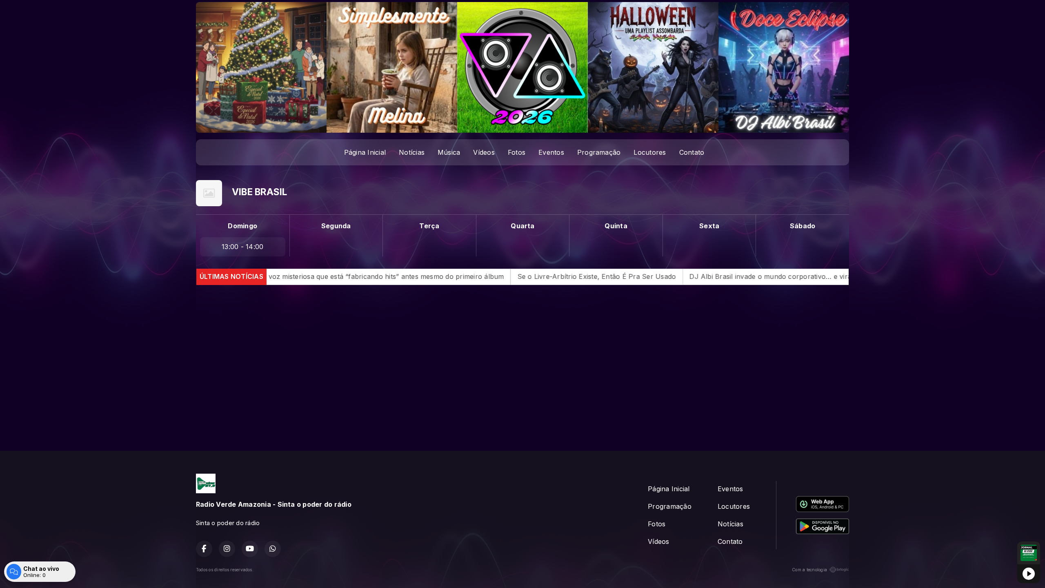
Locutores (650, 152)
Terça (429, 226)
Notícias (412, 152)
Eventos (551, 152)
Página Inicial (365, 152)
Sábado (802, 226)
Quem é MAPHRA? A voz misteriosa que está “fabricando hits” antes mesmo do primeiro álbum (274, 276)
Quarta (522, 226)
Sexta (709, 226)
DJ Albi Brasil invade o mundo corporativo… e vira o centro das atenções (730, 276)
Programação (599, 152)
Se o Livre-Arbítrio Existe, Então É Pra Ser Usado (519, 276)
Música (449, 152)
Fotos (516, 152)
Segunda (336, 226)
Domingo (242, 226)
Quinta (616, 226)
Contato (692, 152)
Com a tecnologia (809, 569)
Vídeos (483, 152)
